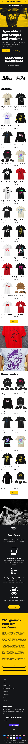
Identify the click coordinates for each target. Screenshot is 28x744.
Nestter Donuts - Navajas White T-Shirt (6, 258)
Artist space (6, 694)
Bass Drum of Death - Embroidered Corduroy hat (20, 296)
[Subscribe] (24, 69)
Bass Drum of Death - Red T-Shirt (20, 182)
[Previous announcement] (2, 1)
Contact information (14, 740)
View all (14, 321)
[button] (2, 5)
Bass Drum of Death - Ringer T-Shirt (7, 201)
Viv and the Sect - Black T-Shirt (7, 182)
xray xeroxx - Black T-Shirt (7, 449)
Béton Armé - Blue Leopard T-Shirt (20, 220)
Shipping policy (8, 742)
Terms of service (23, 740)
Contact (5, 700)
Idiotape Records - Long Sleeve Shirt (19, 126)
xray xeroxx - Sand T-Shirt (20, 163)
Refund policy (15, 742)
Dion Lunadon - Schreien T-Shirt (7, 277)
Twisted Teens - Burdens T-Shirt (20, 107)
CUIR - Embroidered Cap (6, 163)
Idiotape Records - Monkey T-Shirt (20, 239)
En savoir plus (14, 607)
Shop (4, 682)
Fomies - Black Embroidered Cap (7, 392)
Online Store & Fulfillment (9, 688)
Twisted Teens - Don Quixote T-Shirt (7, 107)
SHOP (6, 50)
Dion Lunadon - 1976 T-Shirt (7, 295)
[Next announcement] (25, 1)
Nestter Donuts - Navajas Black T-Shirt (6, 239)
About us (5, 697)
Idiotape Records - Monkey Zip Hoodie (7, 486)
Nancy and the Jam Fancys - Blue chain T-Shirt (7, 145)
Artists (4, 679)
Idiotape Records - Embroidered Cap (18, 486)
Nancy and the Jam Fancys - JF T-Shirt (20, 430)
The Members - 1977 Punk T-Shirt (20, 201)
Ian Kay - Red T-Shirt (18, 314)
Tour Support (6, 691)
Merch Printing (6, 685)
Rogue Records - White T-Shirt (6, 315)
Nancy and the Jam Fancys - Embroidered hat (20, 411)
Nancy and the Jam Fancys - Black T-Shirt (7, 220)
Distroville (7, 740)
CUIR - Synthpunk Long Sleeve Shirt (19, 145)
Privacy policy (21, 742)
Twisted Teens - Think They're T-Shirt (6, 126)
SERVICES (15, 50)
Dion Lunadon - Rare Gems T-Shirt (20, 277)
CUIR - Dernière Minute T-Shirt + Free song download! (20, 258)
